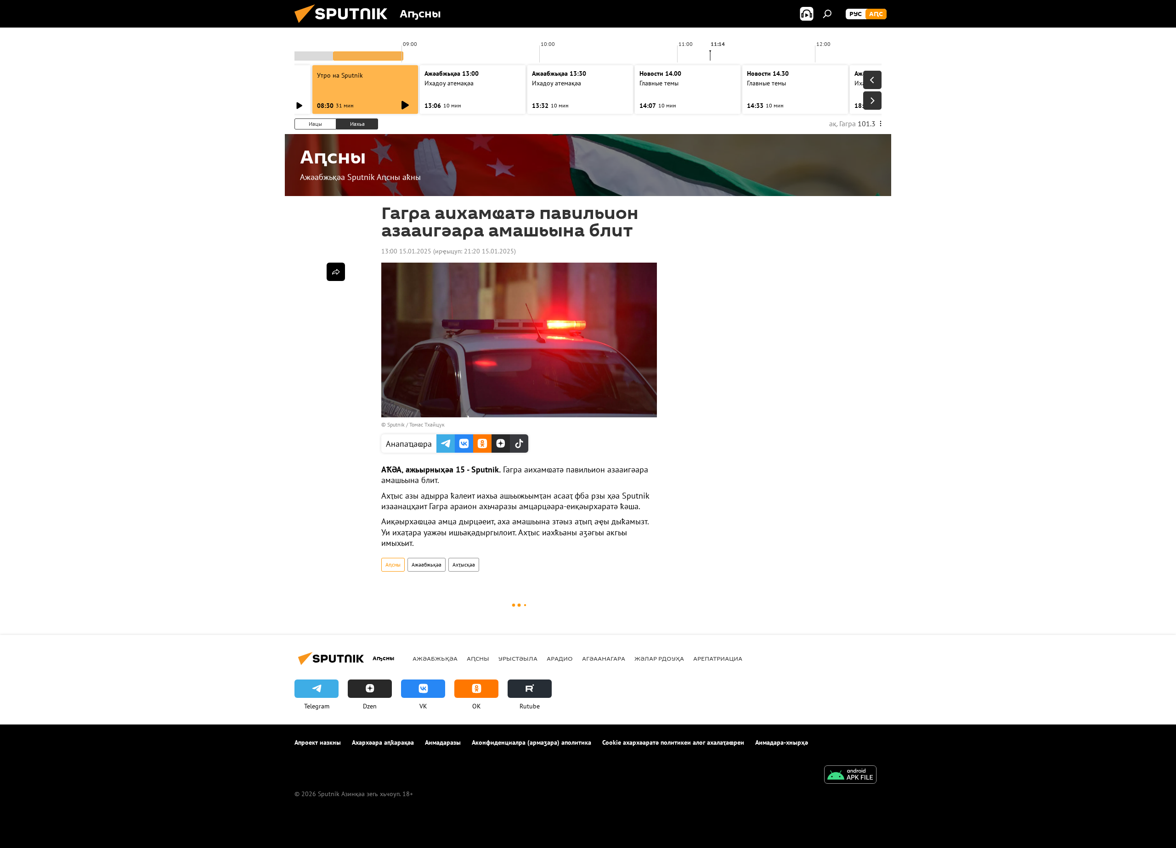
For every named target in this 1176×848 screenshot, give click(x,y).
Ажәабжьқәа (426, 564)
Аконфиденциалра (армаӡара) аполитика (531, 742)
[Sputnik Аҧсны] (344, 25)
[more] (336, 272)
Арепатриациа (717, 658)
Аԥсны (393, 564)
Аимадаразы (443, 742)
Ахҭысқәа (463, 564)
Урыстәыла (517, 658)
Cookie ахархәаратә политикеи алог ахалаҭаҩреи (673, 742)
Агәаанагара (603, 658)
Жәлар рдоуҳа (659, 658)
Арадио (560, 658)
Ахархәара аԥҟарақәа (383, 742)
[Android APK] (850, 775)
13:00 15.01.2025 (406, 251)
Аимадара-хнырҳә (781, 742)
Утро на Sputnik (340, 75)
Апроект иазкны (317, 742)
